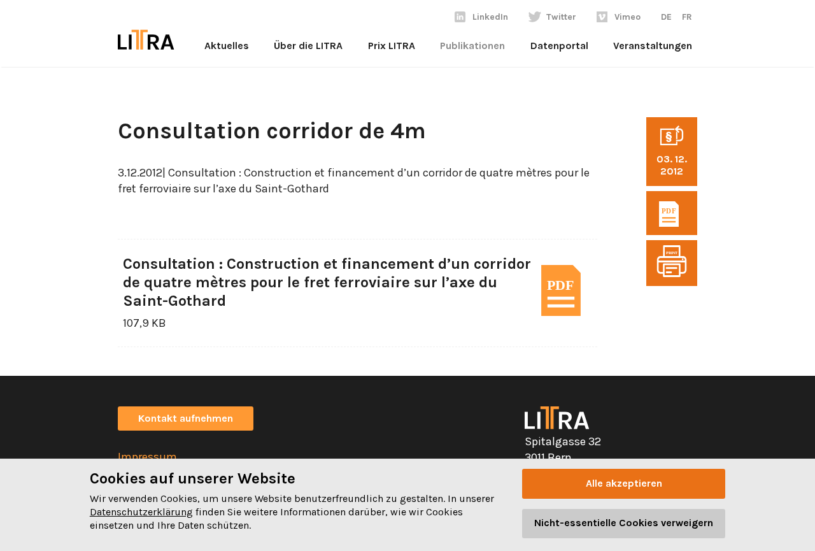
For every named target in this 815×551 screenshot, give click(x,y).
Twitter (561, 16)
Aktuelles (226, 45)
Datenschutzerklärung (141, 512)
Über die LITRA (308, 45)
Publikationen (472, 45)
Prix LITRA (391, 45)
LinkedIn (490, 16)
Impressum (147, 457)
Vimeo (627, 16)
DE (666, 16)
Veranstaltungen (652, 45)
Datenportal (559, 45)
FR (687, 16)
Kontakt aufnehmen (185, 418)
